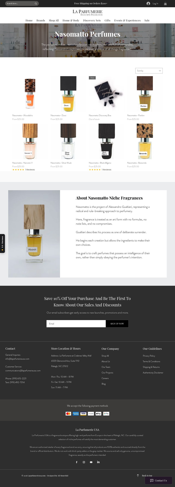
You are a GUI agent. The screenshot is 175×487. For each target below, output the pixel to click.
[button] (165, 3)
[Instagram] (83, 462)
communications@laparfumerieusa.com (22, 370)
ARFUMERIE (91, 11)
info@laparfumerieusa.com (17, 358)
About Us (106, 361)
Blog (104, 383)
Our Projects (107, 372)
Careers (105, 378)
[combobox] (149, 70)
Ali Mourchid (63, 475)
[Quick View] (30, 94)
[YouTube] (91, 462)
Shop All (105, 355)
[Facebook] (76, 462)
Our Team (106, 367)
